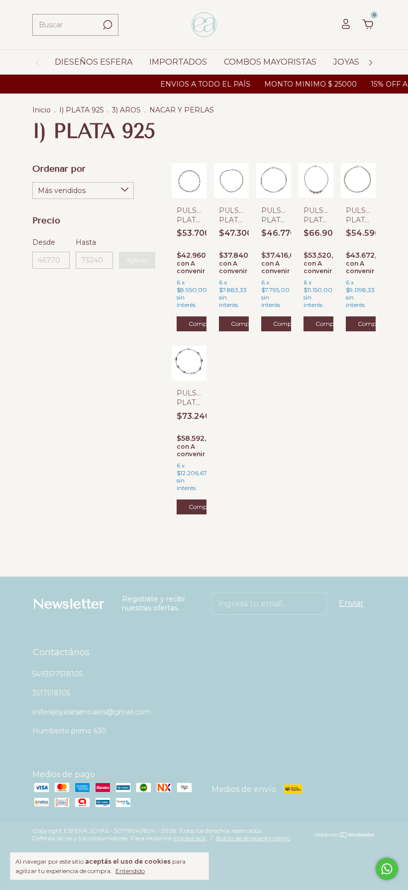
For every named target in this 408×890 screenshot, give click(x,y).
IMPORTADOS (178, 62)
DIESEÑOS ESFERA (93, 62)
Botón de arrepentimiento (253, 838)
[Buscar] (107, 25)
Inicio (41, 109)
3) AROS (126, 109)
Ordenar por (59, 168)
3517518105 (51, 693)
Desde (43, 242)
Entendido (130, 871)
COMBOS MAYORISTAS (270, 62)
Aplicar (137, 260)
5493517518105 (57, 674)
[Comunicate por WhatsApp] (387, 869)
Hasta (86, 242)
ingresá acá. (190, 838)
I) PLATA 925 (81, 109)
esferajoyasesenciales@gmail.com (91, 711)
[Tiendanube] (344, 835)
